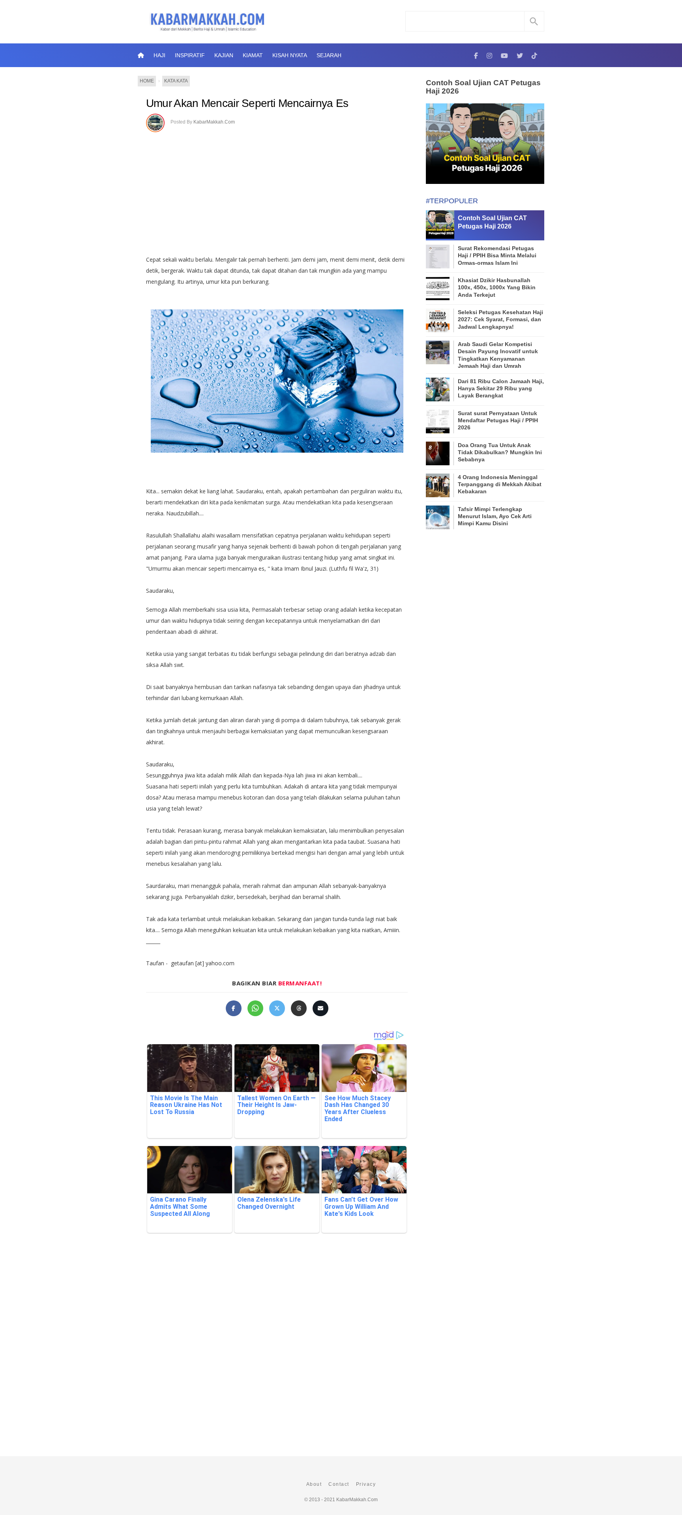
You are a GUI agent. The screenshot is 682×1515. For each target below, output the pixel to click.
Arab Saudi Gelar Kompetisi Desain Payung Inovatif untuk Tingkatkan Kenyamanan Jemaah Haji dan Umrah (498, 355)
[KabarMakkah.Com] (476, 55)
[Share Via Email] (320, 1008)
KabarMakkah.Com (214, 122)
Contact (338, 1484)
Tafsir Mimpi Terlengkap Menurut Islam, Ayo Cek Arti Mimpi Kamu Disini (495, 516)
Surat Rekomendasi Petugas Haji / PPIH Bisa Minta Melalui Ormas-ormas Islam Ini (497, 255)
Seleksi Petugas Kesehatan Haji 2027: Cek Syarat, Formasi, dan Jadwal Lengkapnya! (500, 319)
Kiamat (253, 55)
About (314, 1484)
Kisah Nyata (289, 55)
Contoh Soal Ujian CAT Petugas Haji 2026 (483, 87)
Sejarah (329, 55)
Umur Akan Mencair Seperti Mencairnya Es (247, 103)
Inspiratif (190, 55)
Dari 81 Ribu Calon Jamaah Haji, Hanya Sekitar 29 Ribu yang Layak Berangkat (501, 388)
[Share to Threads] (299, 1008)
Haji (159, 55)
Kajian (223, 55)
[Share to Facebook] (234, 1008)
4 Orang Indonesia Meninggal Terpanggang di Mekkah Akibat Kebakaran (499, 484)
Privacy (366, 1484)
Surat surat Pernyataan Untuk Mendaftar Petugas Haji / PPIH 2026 (498, 420)
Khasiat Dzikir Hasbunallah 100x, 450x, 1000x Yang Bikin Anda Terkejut (497, 287)
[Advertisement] (285, 191)
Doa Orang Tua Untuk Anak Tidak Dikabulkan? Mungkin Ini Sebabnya (500, 452)
